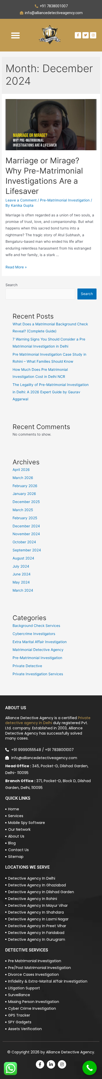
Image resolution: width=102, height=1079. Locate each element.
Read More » (16, 267)
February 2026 (25, 486)
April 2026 (21, 470)
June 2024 (22, 574)
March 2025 (23, 510)
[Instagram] (62, 1064)
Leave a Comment (21, 200)
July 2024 (21, 566)
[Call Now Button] (89, 1068)
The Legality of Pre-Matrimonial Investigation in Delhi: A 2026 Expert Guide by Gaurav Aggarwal (51, 392)
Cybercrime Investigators (34, 634)
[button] (15, 35)
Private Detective (27, 666)
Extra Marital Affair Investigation (40, 642)
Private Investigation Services (38, 674)
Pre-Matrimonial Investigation (65, 200)
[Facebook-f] (78, 35)
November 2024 (26, 534)
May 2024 (21, 582)
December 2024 (26, 526)
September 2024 (27, 550)
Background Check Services (36, 626)
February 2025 (25, 518)
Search (11, 285)
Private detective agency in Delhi (47, 720)
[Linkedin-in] (51, 1064)
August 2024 (23, 558)
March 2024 (23, 590)
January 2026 (24, 494)
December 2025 (26, 502)
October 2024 (24, 542)
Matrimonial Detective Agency (38, 650)
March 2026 (23, 478)
